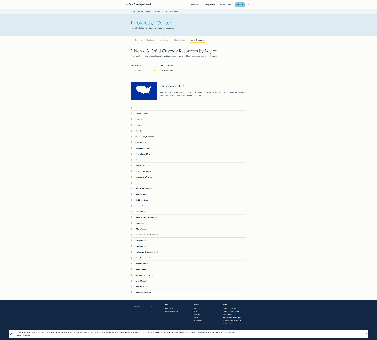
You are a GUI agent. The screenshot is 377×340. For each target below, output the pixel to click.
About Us (197, 308)
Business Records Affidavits (232, 321)
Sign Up (240, 4)
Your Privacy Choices (230, 318)
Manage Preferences (23, 335)
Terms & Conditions (229, 308)
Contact (222, 4)
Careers (197, 314)
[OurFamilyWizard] (138, 4)
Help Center (163, 40)
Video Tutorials (179, 40)
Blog (195, 311)
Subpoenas (227, 324)
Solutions (150, 40)
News (196, 318)
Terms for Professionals (231, 311)
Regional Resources (197, 40)
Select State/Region (167, 65)
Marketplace (198, 321)
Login (229, 4)
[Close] (366, 333)
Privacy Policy (227, 314)
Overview (138, 40)
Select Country (136, 65)
